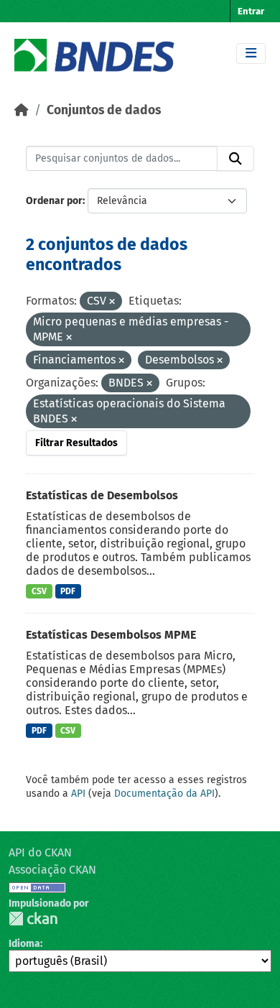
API (78, 793)
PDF (67, 591)
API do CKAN (40, 852)
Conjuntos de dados (104, 110)
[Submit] (235, 159)
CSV (39, 591)
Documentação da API (164, 793)
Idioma (24, 944)
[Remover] (112, 302)
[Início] (21, 110)
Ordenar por (54, 201)
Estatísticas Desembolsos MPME (111, 635)
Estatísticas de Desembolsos (102, 495)
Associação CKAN (52, 870)
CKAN (33, 918)
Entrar (251, 11)
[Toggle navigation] (251, 53)
